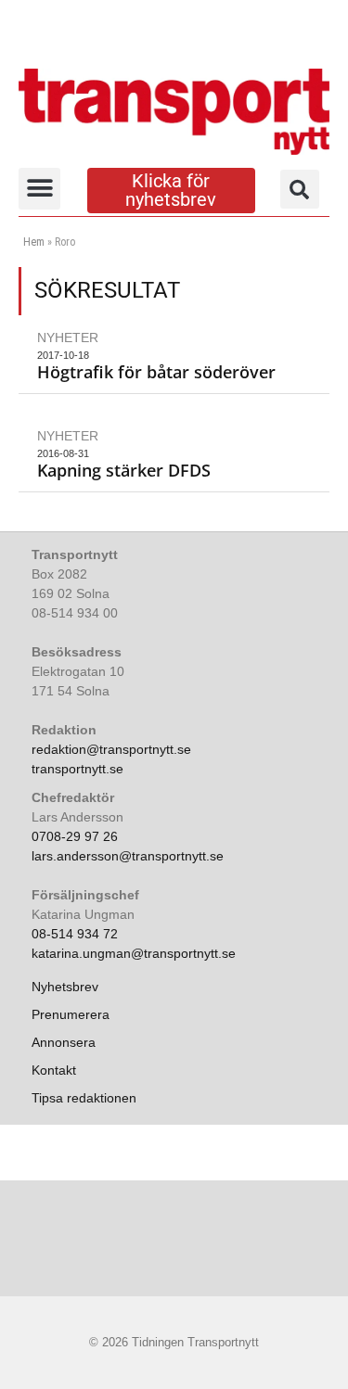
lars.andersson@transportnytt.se (128, 855)
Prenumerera (71, 1014)
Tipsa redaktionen (84, 1097)
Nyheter (67, 337)
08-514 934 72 (75, 933)
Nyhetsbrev (65, 986)
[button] (39, 189)
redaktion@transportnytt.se (111, 749)
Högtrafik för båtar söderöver (156, 372)
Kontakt (54, 1070)
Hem (34, 242)
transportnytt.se (77, 768)
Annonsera (64, 1042)
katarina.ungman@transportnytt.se (134, 953)
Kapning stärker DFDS (124, 470)
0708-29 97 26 (75, 836)
